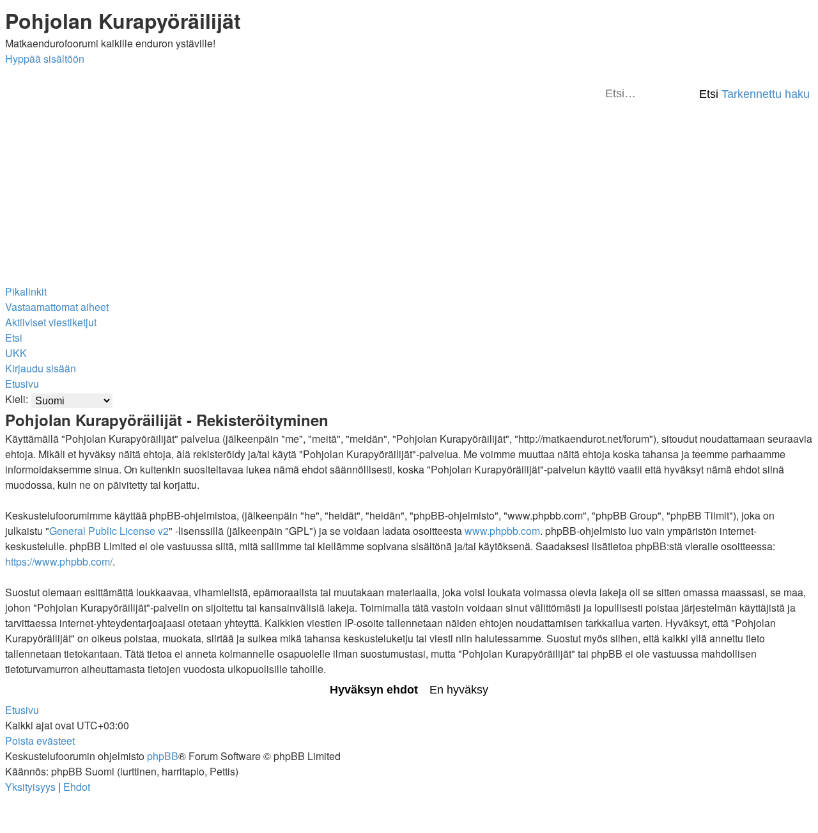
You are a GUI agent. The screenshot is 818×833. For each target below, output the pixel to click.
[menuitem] (57, 306)
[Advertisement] (409, 192)
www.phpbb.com (502, 530)
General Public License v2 (109, 530)
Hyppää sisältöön (44, 58)
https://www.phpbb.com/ (58, 561)
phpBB (162, 756)
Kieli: (16, 399)
